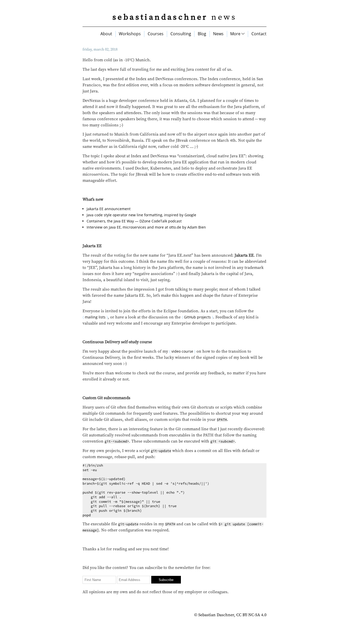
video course (182, 351)
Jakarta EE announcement (109, 208)
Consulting (180, 34)
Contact (258, 34)
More (235, 34)
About (106, 34)
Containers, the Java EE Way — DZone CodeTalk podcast (134, 221)
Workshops (130, 34)
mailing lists (95, 317)
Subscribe (166, 580)
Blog (202, 34)
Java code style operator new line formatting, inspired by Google (141, 214)
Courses (156, 34)
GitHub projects (197, 317)
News (218, 34)
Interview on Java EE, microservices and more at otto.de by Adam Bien (146, 227)
